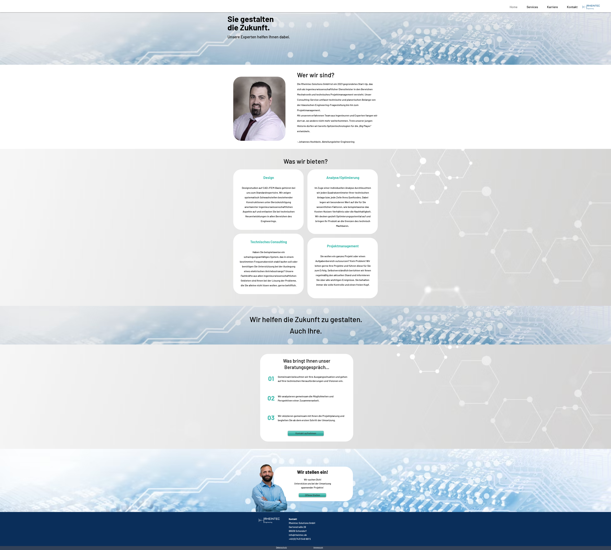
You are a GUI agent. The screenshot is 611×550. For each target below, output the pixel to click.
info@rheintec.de (298, 534)
